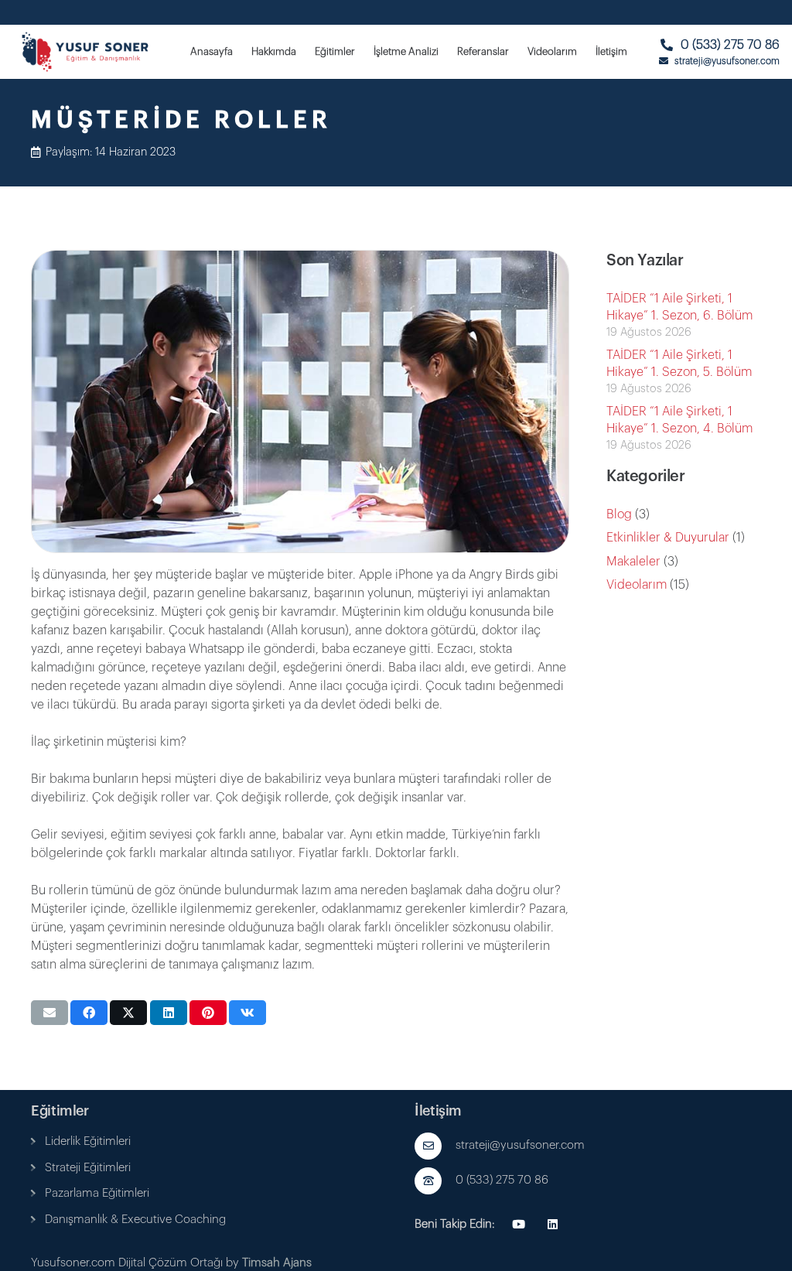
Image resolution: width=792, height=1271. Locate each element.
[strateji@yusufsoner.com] (435, 1146)
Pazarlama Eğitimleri (97, 1193)
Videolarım (636, 585)
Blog (619, 514)
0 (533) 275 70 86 (502, 1180)
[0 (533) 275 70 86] (435, 1180)
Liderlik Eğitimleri (88, 1141)
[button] (361, 52)
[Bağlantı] (33, 1141)
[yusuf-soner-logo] (85, 52)
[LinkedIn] (553, 1224)
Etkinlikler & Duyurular (667, 537)
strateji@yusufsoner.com (520, 1145)
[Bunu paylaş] (89, 1012)
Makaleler (633, 561)
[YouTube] (519, 1224)
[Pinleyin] (208, 1012)
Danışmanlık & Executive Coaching (135, 1219)
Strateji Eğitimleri (88, 1168)
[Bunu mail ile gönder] (49, 1012)
